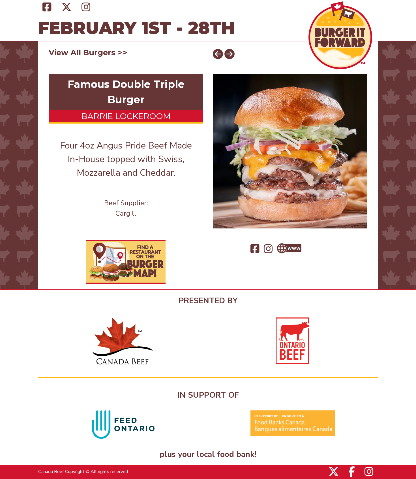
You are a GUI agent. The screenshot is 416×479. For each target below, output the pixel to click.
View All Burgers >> (88, 52)
